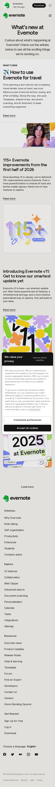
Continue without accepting (40, 359)
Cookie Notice (34, 409)
